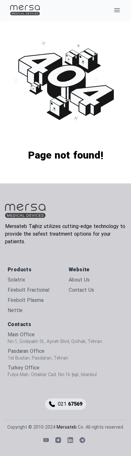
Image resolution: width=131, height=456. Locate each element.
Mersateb (67, 427)
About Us (79, 279)
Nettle (15, 310)
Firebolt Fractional (28, 290)
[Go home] (25, 211)
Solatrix (16, 279)
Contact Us (81, 290)
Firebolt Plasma (26, 300)
